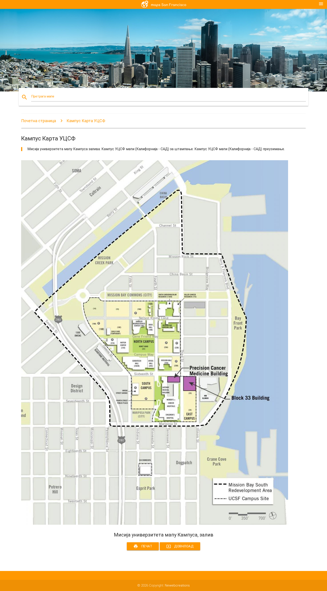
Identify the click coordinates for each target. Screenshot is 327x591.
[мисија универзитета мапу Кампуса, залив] (154, 524)
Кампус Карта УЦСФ (86, 120)
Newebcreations (177, 585)
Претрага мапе (42, 96)
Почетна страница (38, 120)
